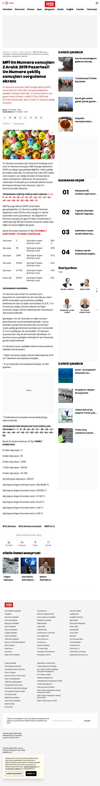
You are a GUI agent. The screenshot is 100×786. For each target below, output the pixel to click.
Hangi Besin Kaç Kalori (14, 685)
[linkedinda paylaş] (20, 118)
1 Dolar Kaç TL (75, 645)
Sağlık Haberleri (11, 633)
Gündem (7, 9)
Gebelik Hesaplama (45, 678)
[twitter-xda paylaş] (10, 118)
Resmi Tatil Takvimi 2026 (47, 701)
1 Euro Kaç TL (74, 648)
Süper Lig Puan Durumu (79, 655)
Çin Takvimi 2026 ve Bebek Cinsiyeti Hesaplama (47, 670)
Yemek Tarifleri (75, 611)
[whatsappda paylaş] (25, 118)
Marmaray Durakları (13, 701)
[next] (53, 570)
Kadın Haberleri (11, 636)
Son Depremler (43, 636)
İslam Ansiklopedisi (12, 679)
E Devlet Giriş (42, 630)
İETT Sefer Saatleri (44, 674)
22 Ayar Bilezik (75, 642)
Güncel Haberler (11, 620)
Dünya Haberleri (11, 630)
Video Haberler (10, 663)
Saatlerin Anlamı (76, 617)
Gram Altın (74, 626)
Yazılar (80, 9)
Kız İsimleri (9, 707)
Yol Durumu (41, 642)
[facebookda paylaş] (5, 118)
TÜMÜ (60, 272)
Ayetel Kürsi (74, 614)
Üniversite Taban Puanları (15, 669)
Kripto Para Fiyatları (12, 655)
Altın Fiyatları (10, 645)
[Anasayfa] (9, 605)
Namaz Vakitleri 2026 (45, 614)
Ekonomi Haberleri (12, 617)
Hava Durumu (42, 639)
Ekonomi (19, 9)
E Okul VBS (41, 626)
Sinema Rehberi (43, 645)
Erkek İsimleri (9, 704)
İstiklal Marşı (42, 623)
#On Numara (9, 526)
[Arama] (3, 3)
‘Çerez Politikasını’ (30, 767)
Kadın (60, 9)
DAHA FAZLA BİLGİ (14, 773)
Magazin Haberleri (12, 623)
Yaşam (14, 52)
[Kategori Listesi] (97, 3)
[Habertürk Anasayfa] (50, 3)
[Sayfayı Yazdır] (36, 118)
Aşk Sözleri (74, 620)
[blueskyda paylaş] (15, 118)
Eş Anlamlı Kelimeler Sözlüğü (16, 688)
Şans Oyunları (25, 52)
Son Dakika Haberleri (13, 611)
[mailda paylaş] (31, 118)
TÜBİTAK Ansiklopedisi (13, 682)
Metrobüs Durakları (12, 697)
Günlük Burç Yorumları (46, 633)
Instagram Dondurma (46, 651)
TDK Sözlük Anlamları (13, 666)
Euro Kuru (8, 651)
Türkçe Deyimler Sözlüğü (46, 666)
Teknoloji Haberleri (12, 639)
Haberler (6, 52)
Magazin (50, 9)
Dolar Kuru (9, 648)
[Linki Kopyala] (41, 118)
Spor (39, 9)
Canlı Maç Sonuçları (78, 651)
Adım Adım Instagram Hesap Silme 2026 (49, 696)
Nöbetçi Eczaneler (44, 620)
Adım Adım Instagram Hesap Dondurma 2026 (49, 691)
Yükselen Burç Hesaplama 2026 (49, 681)
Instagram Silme (44, 655)
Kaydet (87, 720)
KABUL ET (31, 773)
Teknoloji (92, 9)
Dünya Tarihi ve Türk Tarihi (15, 675)
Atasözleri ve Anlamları (46, 663)
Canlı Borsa (41, 611)
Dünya (30, 9)
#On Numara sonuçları (30, 526)
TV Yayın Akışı (42, 648)
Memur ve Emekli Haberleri (15, 642)
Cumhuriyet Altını (76, 639)
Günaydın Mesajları (77, 623)
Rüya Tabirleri (10, 672)
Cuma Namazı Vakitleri (46, 617)
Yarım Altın (74, 633)
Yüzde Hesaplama (44, 684)
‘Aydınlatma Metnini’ (13, 769)
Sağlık (69, 9)
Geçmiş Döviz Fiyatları (46, 687)
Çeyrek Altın (74, 630)
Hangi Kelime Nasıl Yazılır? (15, 691)
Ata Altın (73, 636)
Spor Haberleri (10, 626)
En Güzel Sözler (10, 694)
